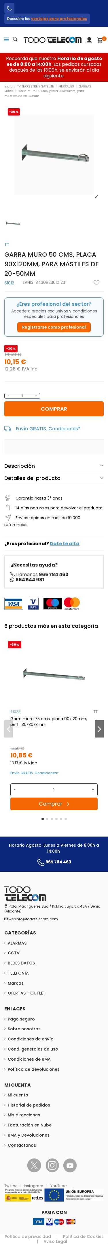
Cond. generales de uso (33, 1049)
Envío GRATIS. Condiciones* (48, 428)
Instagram (34, 1186)
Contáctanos (22, 1145)
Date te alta (64, 543)
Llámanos (42, 574)
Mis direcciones (24, 1115)
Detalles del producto (32, 478)
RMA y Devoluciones (29, 1135)
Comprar (54, 408)
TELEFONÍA (18, 973)
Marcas (16, 983)
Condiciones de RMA (29, 1059)
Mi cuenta (18, 1095)
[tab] (54, 466)
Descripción (19, 466)
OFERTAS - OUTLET (27, 993)
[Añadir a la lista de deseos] (96, 282)
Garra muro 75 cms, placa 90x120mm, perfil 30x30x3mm (48, 721)
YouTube (58, 1186)
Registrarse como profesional (54, 327)
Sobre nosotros (24, 1029)
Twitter (11, 1186)
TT (7, 244)
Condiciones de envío (31, 1039)
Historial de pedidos (29, 1105)
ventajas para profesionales (59, 18)
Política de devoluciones (34, 1069)
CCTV (14, 953)
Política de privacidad (28, 1236)
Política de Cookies (83, 1236)
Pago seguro (21, 1019)
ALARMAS (17, 943)
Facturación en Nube (30, 1125)
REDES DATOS (21, 963)
